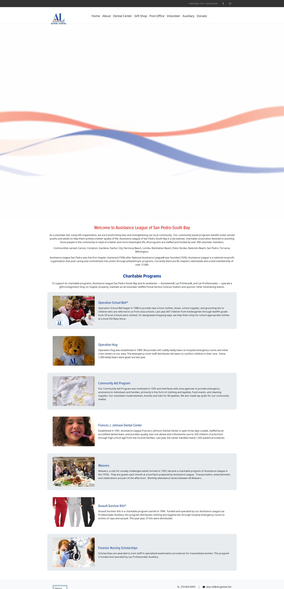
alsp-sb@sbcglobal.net (218, 586)
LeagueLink (211, 4)
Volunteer (173, 16)
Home (96, 16)
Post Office (156, 16)
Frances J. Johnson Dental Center (120, 425)
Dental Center (122, 16)
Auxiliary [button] (188, 16)
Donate (202, 16)
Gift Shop (140, 16)
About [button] (106, 16)
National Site (196, 4)
